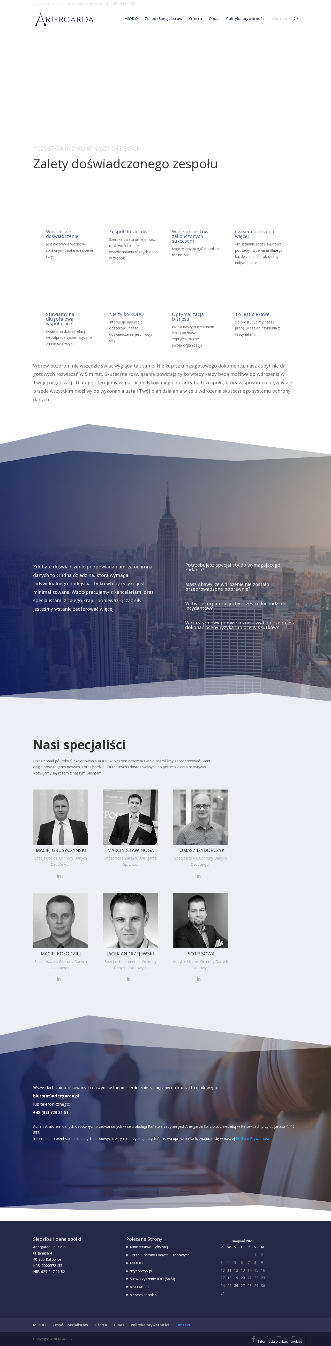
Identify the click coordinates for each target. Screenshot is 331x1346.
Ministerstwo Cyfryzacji (149, 1246)
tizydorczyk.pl (141, 1271)
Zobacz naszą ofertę (64, 628)
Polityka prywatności (246, 19)
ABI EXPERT (140, 1286)
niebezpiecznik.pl (143, 1294)
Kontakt (280, 19)
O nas (214, 19)
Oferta (195, 19)
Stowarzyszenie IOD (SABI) (152, 1278)
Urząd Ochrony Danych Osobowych (160, 1254)
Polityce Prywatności (253, 1138)
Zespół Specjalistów (163, 19)
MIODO (131, 19)
